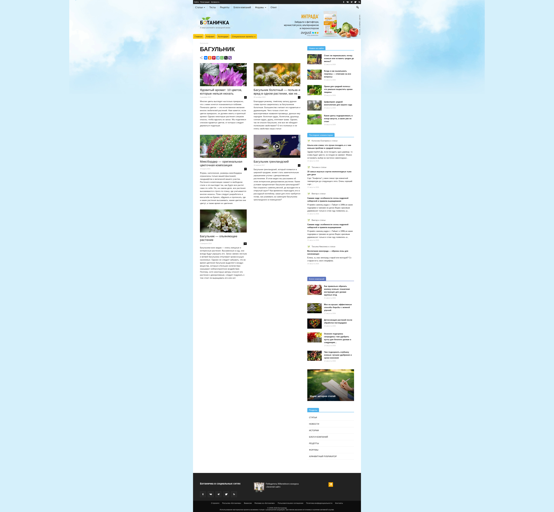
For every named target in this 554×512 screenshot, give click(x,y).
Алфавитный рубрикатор (323, 456)
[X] (226, 58)
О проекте (215, 503)
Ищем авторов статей (322, 396)
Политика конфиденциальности (319, 503)
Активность (215, 2)
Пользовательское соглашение (290, 503)
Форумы (259, 7)
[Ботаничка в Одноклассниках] (343, 2)
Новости (314, 424)
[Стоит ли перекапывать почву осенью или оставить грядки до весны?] (314, 59)
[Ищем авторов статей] (330, 385)
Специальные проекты (242, 36)
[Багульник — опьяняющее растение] (223, 221)
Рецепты (224, 7)
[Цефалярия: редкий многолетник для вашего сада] (314, 105)
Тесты (212, 7)
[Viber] (230, 58)
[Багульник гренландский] (277, 146)
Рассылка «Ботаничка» (231, 503)
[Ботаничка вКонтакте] (347, 2)
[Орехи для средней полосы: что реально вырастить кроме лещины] (314, 90)
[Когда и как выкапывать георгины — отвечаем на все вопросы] (314, 75)
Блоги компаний (242, 7)
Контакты (339, 503)
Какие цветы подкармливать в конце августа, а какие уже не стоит (338, 119)
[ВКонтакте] (205, 58)
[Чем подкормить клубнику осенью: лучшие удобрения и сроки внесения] (314, 356)
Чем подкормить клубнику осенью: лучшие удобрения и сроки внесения (338, 355)
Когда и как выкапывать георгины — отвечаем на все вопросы (337, 74)
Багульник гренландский (271, 161)
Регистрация (204, 2)
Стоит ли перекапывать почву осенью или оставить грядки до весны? (339, 58)
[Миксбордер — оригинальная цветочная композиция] (223, 146)
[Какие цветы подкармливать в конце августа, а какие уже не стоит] (314, 119)
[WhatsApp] (222, 58)
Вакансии (248, 503)
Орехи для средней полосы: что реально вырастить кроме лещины (338, 89)
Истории (314, 430)
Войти (196, 2)
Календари (223, 36)
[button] (357, 7)
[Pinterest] (214, 58)
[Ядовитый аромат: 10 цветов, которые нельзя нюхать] (223, 74)
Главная (198, 36)
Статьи (199, 7)
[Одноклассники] (210, 58)
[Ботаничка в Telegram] (351, 2)
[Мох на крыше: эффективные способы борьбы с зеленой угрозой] (314, 308)
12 (245, 243)
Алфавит (210, 36)
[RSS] (359, 2)
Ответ (274, 7)
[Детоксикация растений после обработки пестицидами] (314, 324)
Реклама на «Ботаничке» (264, 503)
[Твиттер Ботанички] (355, 2)
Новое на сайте (316, 48)
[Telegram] (218, 58)
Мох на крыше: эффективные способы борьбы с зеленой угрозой (338, 307)
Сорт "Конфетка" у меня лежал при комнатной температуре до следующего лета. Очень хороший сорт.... (329, 181)
